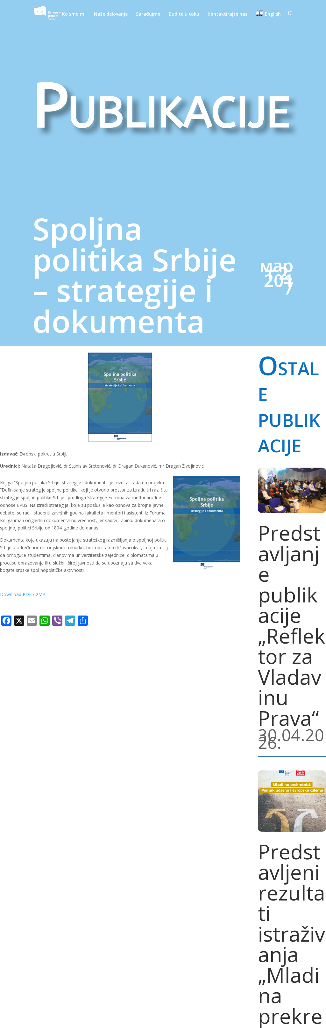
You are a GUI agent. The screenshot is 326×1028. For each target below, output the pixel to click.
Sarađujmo (148, 14)
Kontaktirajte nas (227, 14)
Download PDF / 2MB (23, 594)
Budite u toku (184, 14)
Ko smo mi (74, 14)
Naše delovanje (111, 14)
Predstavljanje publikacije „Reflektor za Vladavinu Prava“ (291, 625)
